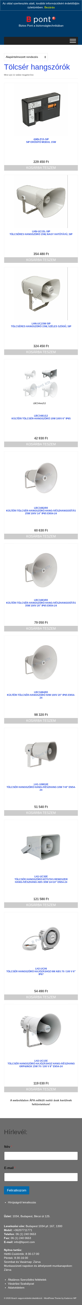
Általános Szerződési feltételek (27, 1279)
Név (8, 1146)
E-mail (10, 1168)
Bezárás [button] (49, 7)
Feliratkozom (16, 1190)
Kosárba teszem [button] (41, 167)
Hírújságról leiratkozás (22, 1202)
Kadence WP (70, 1298)
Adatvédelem (16, 1287)
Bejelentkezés (13, 13)
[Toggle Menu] (73, 41)
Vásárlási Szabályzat (21, 1283)
